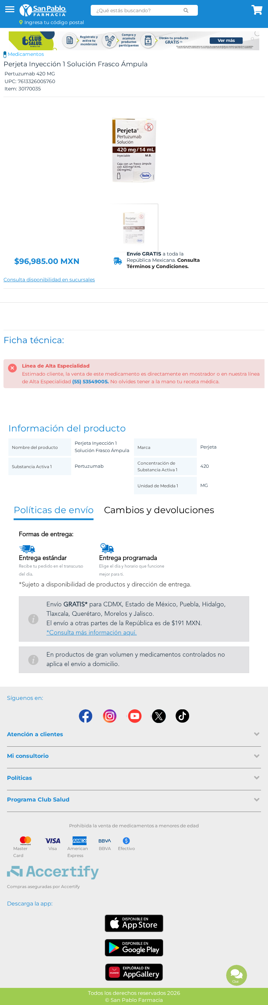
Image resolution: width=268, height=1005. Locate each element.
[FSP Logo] (43, 10)
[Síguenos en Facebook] (85, 716)
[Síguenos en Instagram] (109, 716)
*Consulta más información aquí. (91, 633)
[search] (186, 10)
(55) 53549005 (89, 381)
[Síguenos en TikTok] (183, 716)
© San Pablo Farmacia (134, 1000)
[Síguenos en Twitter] (158, 716)
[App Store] (134, 923)
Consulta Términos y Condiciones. (163, 263)
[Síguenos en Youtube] (134, 716)
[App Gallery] (134, 972)
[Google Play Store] (134, 947)
